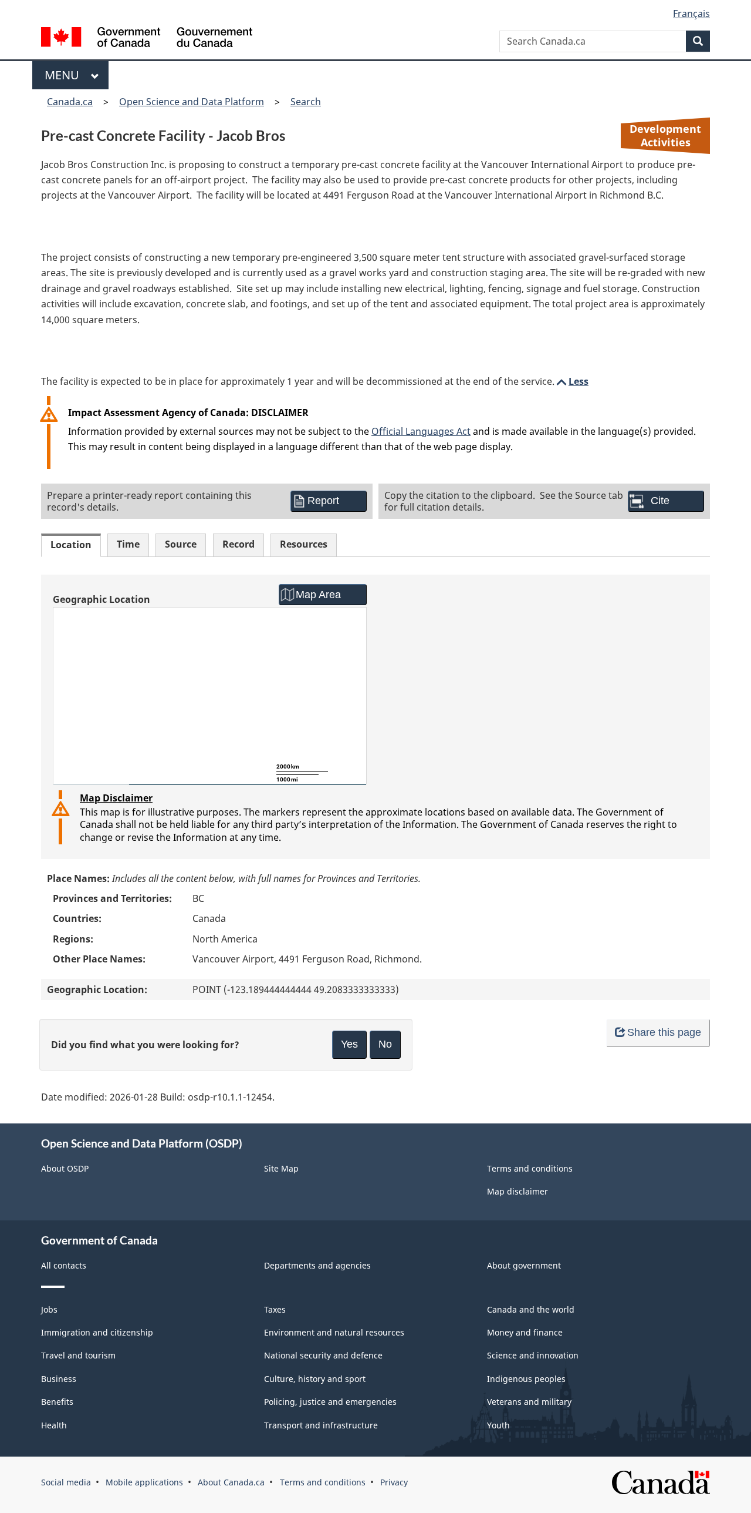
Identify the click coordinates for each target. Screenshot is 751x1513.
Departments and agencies (317, 1265)
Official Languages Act (421, 431)
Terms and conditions (530, 1168)
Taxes (275, 1309)
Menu (65, 75)
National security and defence (323, 1355)
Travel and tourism (78, 1355)
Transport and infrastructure (321, 1425)
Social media (66, 1482)
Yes (349, 1044)
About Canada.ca (231, 1482)
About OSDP (65, 1168)
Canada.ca (70, 101)
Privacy (394, 1482)
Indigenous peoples (526, 1378)
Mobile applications (144, 1482)
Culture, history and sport (315, 1378)
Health (54, 1425)
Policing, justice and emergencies (330, 1401)
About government (524, 1265)
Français (691, 13)
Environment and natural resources (334, 1332)
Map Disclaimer (116, 797)
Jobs (49, 1309)
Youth (498, 1425)
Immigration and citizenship (97, 1332)
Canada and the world (530, 1309)
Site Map (281, 1168)
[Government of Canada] (146, 38)
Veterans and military (529, 1401)
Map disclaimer (517, 1191)
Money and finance (525, 1332)
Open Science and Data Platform (191, 101)
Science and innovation (533, 1355)
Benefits (57, 1401)
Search (305, 101)
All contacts (63, 1265)
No (385, 1044)
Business (58, 1378)
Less (571, 381)
